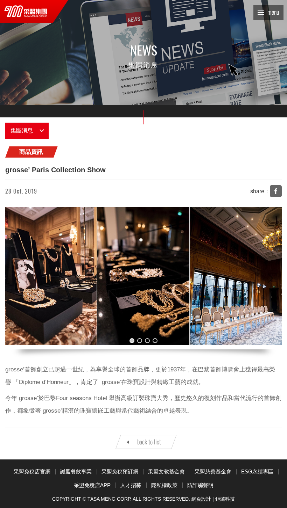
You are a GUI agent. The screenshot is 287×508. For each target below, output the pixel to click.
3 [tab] (147, 340)
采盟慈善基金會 (213, 471)
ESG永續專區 (257, 471)
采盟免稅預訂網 (120, 471)
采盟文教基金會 (166, 471)
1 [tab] (132, 340)
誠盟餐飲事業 (76, 471)
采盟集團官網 (26, 11)
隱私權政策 (164, 485)
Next (269, 278)
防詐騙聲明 (200, 485)
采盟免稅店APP (92, 485)
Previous (17, 278)
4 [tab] (155, 340)
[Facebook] (276, 191)
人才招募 (130, 485)
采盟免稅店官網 (32, 471)
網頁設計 (201, 499)
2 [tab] (139, 340)
